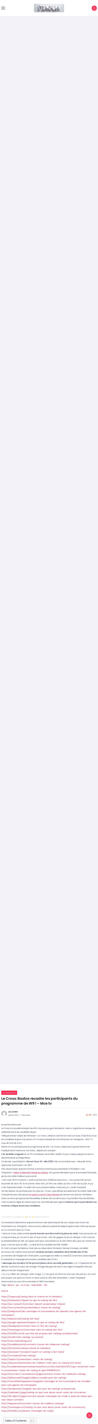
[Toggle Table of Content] (31, 1421)
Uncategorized (9, 1093)
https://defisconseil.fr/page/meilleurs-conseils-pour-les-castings (33, 1377)
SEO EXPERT (13, 1112)
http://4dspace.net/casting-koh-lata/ (20, 1318)
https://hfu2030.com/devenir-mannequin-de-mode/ (27, 1410)
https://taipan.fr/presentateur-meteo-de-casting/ (26, 1359)
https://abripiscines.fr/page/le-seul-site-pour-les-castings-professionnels (38, 1388)
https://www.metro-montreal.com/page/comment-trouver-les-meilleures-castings (43, 1374)
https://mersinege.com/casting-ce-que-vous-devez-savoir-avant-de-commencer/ (43, 1407)
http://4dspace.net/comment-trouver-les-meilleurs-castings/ (32, 1403)
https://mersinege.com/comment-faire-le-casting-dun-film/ (32, 1329)
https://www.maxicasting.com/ (16, 1340)
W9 (45, 1285)
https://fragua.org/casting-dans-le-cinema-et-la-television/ (31, 1296)
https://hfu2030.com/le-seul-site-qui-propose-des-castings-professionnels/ (39, 1333)
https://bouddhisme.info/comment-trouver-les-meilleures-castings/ (35, 1344)
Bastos (10, 1285)
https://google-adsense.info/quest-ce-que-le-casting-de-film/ (32, 1322)
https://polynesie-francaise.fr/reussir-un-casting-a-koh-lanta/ (32, 1351)
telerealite (37, 1285)
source (4, 1290)
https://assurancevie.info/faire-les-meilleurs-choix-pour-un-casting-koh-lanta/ (41, 1362)
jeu (17, 1285)
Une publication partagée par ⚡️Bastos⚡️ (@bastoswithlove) (25, 1217)
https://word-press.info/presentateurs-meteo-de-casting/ (30, 1307)
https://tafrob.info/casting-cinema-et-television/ (26, 1348)
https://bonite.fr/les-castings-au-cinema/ (22, 1337)
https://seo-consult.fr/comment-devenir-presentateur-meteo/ (33, 1304)
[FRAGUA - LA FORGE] (49, 8)
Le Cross (25, 1285)
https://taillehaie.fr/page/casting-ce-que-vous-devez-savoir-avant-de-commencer (43, 1392)
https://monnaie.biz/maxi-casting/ (18, 1355)
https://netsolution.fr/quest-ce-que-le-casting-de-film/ (29, 1300)
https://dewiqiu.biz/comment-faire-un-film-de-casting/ (29, 1326)
